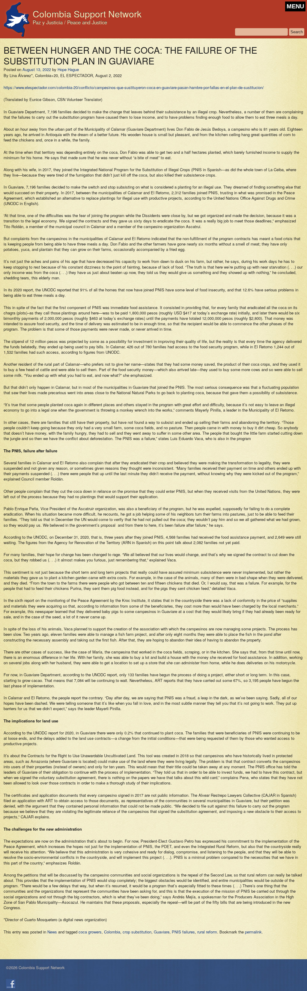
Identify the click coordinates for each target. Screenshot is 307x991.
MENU (295, 6)
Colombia (112, 932)
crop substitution (137, 932)
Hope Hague (68, 69)
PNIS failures (183, 932)
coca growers (90, 932)
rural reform (207, 932)
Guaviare (161, 932)
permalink (253, 932)
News (52, 932)
